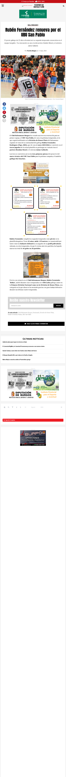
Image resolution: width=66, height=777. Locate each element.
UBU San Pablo (27, 314)
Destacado (36, 312)
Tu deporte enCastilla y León (39, 6)
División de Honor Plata (47, 312)
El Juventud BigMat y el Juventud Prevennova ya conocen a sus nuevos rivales (24, 346)
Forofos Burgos (31, 51)
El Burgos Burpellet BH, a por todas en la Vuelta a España (17, 355)
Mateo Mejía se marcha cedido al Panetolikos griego (16, 359)
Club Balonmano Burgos (25, 312)
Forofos (31, 1)
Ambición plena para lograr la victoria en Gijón (15, 342)
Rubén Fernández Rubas (15, 314)
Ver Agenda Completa (9, 420)
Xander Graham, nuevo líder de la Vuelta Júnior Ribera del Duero (20, 351)
